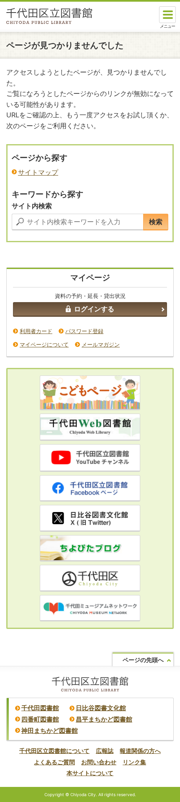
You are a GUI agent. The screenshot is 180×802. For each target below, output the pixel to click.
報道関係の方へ (140, 750)
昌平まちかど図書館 (104, 719)
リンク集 (134, 762)
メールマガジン (101, 344)
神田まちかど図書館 (49, 731)
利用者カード (36, 331)
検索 (155, 221)
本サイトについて (90, 772)
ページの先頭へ (143, 659)
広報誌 (104, 750)
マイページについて (44, 344)
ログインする (94, 309)
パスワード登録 (84, 331)
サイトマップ (38, 172)
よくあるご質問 (54, 762)
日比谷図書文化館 (101, 708)
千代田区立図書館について (54, 750)
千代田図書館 (40, 708)
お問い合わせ (98, 762)
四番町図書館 (40, 719)
